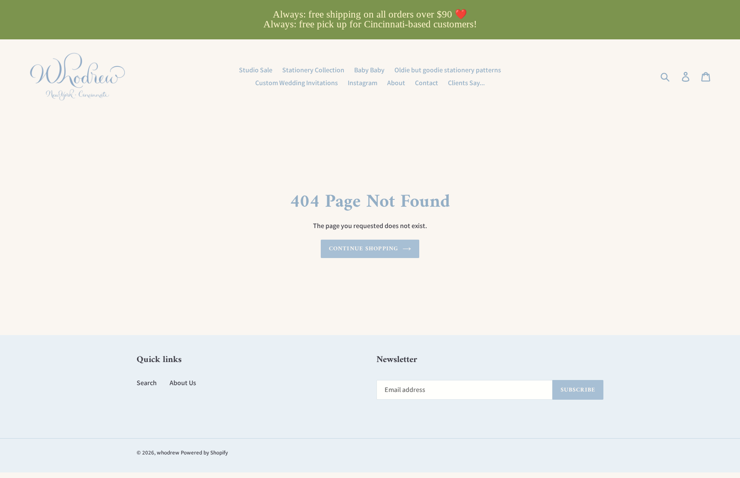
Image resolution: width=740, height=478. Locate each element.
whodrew (168, 452)
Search (147, 382)
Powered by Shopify (204, 452)
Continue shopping (363, 248)
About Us (183, 382)
